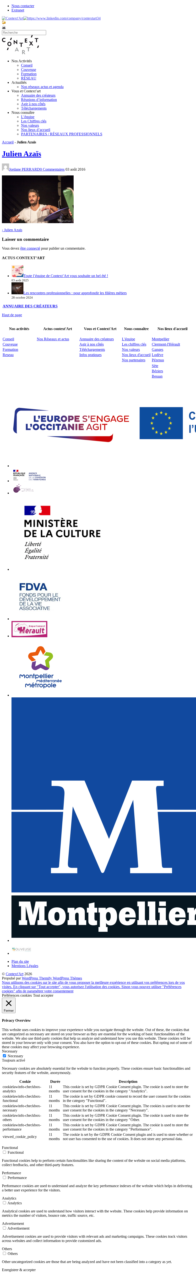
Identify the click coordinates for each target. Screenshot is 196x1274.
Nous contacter (22, 6)
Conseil (27, 65)
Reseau (8, 355)
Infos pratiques (90, 355)
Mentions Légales (24, 966)
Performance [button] (11, 1173)
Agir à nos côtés (33, 104)
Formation (29, 74)
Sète (155, 366)
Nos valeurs (30, 125)
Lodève (157, 355)
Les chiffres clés (134, 344)
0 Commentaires (52, 169)
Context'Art (14, 974)
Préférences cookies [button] (17, 995)
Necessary (15, 1056)
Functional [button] (10, 1148)
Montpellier (160, 339)
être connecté (30, 248)
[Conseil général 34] (29, 636)
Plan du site (20, 961)
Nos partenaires (133, 360)
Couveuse (28, 70)
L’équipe (27, 117)
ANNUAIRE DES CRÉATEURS (30, 306)
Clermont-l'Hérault (166, 344)
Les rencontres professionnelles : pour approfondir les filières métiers (75, 293)
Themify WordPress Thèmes (60, 978)
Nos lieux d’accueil (35, 130)
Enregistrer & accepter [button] (19, 1270)
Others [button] (7, 1249)
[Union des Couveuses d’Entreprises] (21, 953)
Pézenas (158, 360)
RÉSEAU (28, 78)
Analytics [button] (9, 1198)
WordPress (30, 978)
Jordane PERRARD (24, 169)
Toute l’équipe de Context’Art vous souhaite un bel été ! (65, 276)
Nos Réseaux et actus (53, 339)
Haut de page (12, 315)
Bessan (157, 376)
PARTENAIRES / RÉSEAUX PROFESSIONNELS (61, 134)
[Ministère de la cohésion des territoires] (29, 481)
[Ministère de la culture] (60, 569)
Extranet (17, 10)
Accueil (8, 142)
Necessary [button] (9, 1051)
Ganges (157, 349)
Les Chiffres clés (33, 121)
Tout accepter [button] (43, 995)
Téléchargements (34, 108)
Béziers (157, 371)
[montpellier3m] (40, 695)
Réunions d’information (39, 100)
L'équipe (128, 339)
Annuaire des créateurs (38, 95)
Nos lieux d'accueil (136, 355)
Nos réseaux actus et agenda (42, 87)
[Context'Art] (20, 53)
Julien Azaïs (21, 153)
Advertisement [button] (13, 1223)
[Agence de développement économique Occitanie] (40, 619)
